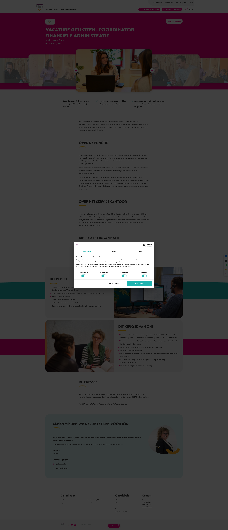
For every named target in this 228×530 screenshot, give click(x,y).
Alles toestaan (139, 283)
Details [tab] (114, 251)
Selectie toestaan (113, 283)
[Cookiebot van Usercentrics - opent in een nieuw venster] (144, 245)
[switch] (104, 276)
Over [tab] (140, 251)
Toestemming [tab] (87, 251)
